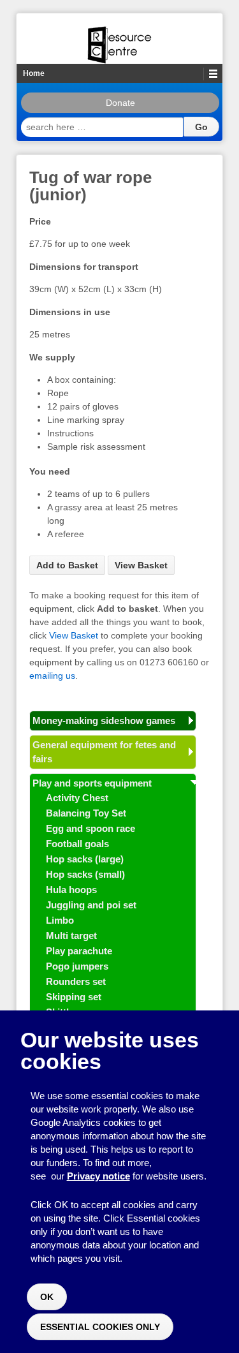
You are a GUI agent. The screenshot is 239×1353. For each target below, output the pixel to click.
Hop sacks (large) (85, 859)
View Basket (141, 565)
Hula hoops (71, 889)
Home (34, 73)
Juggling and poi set (91, 904)
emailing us (52, 675)
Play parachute (79, 950)
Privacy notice (98, 1176)
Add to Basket (67, 565)
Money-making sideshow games (104, 720)
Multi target (71, 935)
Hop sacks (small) (85, 874)
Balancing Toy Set (86, 813)
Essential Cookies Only (100, 1327)
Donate (120, 103)
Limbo (60, 920)
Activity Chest (77, 797)
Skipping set (73, 996)
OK (47, 1297)
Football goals (77, 843)
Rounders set (76, 981)
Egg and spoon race (90, 828)
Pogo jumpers (77, 966)
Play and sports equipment (92, 783)
